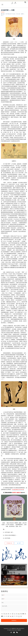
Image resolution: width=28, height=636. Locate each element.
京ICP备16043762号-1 (19, 628)
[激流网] (14, 2)
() (10, 543)
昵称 (3, 595)
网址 (3, 602)
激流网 (13, 628)
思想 (4, 13)
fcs (23, 13)
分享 (19, 543)
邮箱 (3, 599)
